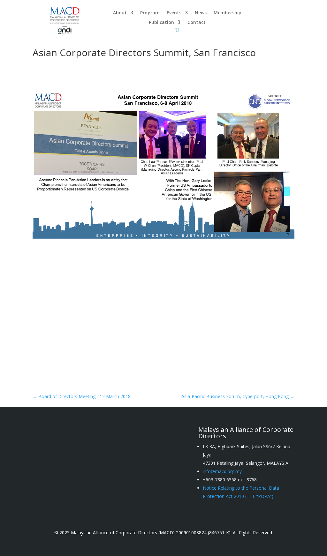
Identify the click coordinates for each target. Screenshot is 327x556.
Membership (227, 13)
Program (150, 13)
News (201, 13)
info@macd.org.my (222, 471)
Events (174, 13)
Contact (196, 22)
